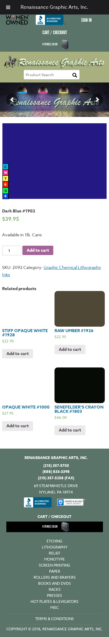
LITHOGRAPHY (55, 547)
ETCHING (54, 541)
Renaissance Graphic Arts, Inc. (54, 7)
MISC (54, 607)
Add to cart (38, 250)
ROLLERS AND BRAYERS (55, 577)
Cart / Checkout (54, 33)
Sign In (86, 20)
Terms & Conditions (54, 618)
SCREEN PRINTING (54, 565)
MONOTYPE (54, 559)
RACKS (55, 589)
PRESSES (54, 595)
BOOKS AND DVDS (54, 583)
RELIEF (55, 553)
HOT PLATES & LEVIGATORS (54, 601)
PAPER (54, 571)
